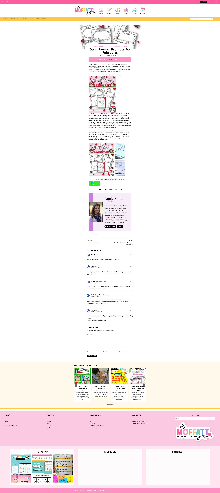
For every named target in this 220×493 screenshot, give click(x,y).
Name (89, 351)
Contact (18, 2)
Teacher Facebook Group (138, 421)
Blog (8, 2)
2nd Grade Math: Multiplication (101, 387)
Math (48, 423)
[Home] (84, 10)
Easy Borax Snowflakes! (93, 242)
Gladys (93, 254)
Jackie (93, 266)
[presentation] (82, 376)
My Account (93, 423)
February (95, 46)
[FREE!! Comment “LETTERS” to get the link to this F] (63, 465)
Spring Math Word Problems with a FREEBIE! (119, 388)
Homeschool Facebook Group (140, 423)
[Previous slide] (76, 385)
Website (121, 351)
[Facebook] (195, 415)
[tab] (107, 404)
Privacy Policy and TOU (11, 425)
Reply (131, 254)
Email (105, 351)
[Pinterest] (198, 415)
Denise (93, 310)
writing (96, 234)
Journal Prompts (103, 46)
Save (110, 59)
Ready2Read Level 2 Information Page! (137, 388)
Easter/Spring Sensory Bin (82, 387)
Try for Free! (93, 419)
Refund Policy (93, 427)
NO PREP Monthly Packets (120, 46)
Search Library (213, 2)
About (12, 2)
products (91, 234)
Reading (49, 419)
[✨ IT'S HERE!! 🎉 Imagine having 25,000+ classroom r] (21, 465)
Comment (90, 334)
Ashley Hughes (103, 490)
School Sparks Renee (97, 281)
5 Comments (120, 55)
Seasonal (49, 430)
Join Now (203, 2)
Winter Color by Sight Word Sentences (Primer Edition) (123, 242)
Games (49, 425)
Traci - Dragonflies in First (98, 295)
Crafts (48, 427)
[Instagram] (191, 415)
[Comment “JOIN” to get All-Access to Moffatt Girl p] (42, 465)
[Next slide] (144, 385)
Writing (111, 46)
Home (4, 2)
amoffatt (100, 55)
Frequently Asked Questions (97, 425)
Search (212, 19)
